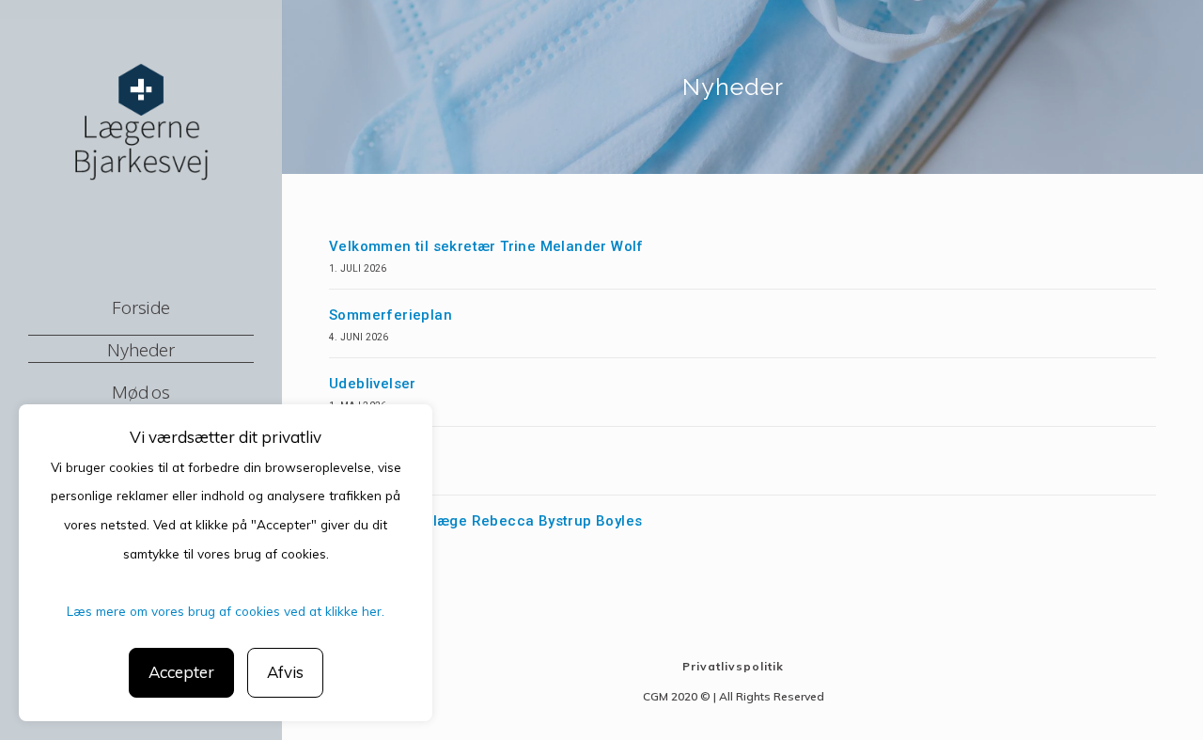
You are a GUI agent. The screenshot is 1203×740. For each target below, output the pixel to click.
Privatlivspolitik (733, 666)
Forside (141, 306)
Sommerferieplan (390, 315)
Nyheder (140, 349)
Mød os (141, 391)
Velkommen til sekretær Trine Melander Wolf (486, 246)
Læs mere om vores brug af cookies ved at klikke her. (225, 611)
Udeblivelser (372, 383)
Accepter (181, 672)
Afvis (285, 672)
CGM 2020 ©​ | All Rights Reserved (733, 696)
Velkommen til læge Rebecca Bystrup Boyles (485, 520)
